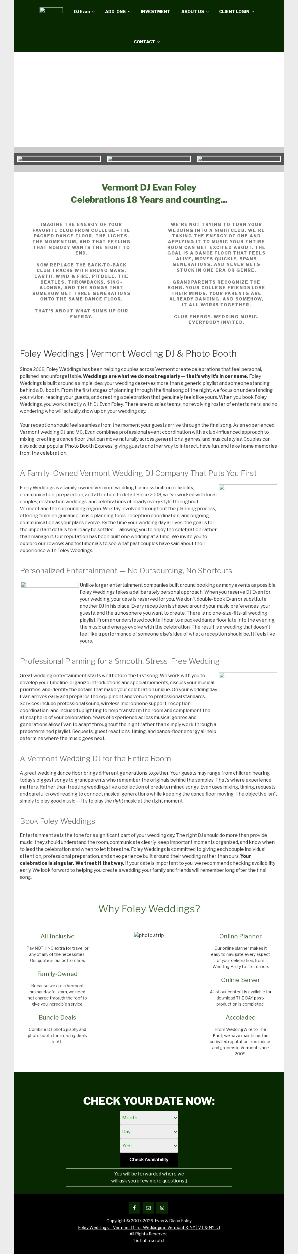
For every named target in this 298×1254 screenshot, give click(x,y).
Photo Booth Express (89, 446)
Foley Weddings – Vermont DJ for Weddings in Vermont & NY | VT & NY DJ (149, 1227)
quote (43, 960)
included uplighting (80, 710)
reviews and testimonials (74, 543)
